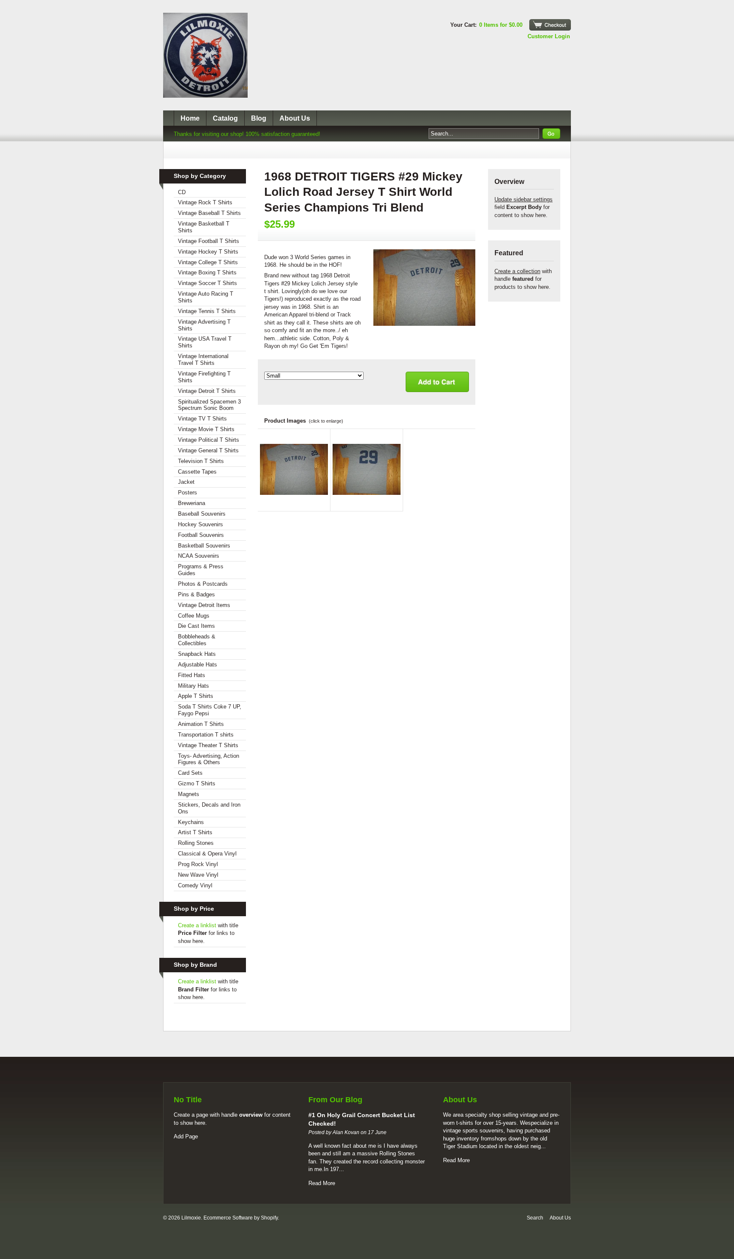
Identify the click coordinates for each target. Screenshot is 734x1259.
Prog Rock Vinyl (198, 864)
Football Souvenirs (201, 535)
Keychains (191, 822)
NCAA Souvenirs (198, 556)
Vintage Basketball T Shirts (203, 227)
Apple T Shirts (195, 696)
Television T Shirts (201, 461)
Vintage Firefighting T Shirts (204, 377)
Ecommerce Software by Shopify (240, 1218)
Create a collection (517, 271)
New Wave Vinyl (198, 875)
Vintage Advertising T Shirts (204, 325)
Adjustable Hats (197, 664)
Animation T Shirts (201, 724)
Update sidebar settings (523, 199)
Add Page (186, 1136)
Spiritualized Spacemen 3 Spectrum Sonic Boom (209, 405)
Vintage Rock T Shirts (205, 202)
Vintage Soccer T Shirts (207, 283)
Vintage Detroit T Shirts (207, 391)
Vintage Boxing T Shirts (207, 272)
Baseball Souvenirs (202, 514)
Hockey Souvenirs (200, 524)
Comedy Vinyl (195, 885)
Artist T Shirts (195, 832)
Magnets (188, 794)
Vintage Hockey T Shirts (208, 251)
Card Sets (190, 773)
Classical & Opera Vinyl (207, 853)
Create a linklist (197, 925)
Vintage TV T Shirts (202, 418)
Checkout (550, 25)
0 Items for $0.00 (500, 25)
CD (182, 192)
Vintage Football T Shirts (208, 241)
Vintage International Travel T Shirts (203, 359)
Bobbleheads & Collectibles (196, 639)
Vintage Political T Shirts (208, 440)
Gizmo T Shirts (196, 783)
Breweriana (191, 503)
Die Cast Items (196, 626)
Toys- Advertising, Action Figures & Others (208, 759)
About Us (294, 118)
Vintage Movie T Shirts (206, 429)
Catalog (225, 118)
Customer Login (549, 36)
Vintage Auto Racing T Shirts (205, 297)
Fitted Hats (191, 675)
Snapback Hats (197, 654)
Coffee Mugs (193, 616)
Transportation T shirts (206, 734)
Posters (187, 492)
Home (190, 118)
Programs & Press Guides (200, 569)
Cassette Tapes (197, 472)
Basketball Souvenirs (204, 545)
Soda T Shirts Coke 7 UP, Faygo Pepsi (209, 710)
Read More (321, 1183)
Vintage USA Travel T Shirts (204, 342)
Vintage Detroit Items (204, 605)
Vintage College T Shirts (208, 262)
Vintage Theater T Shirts (208, 745)
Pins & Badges (196, 594)
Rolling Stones (196, 843)
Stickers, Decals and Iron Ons (209, 808)
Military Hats (193, 686)
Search (535, 1218)
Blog (258, 118)
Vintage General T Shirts (208, 450)
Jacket (186, 482)
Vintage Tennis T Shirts (207, 311)
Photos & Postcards (203, 584)
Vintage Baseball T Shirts (209, 213)
